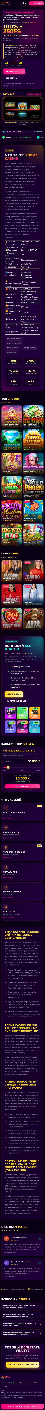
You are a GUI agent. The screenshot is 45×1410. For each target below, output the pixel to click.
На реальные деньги (16, 701)
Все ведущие (7, 557)
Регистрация (36, 3)
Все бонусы (11, 78)
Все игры (5, 402)
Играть (36, 1403)
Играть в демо (14, 694)
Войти (23, 3)
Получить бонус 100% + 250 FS (22, 1365)
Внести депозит (22, 786)
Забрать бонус (13, 71)
